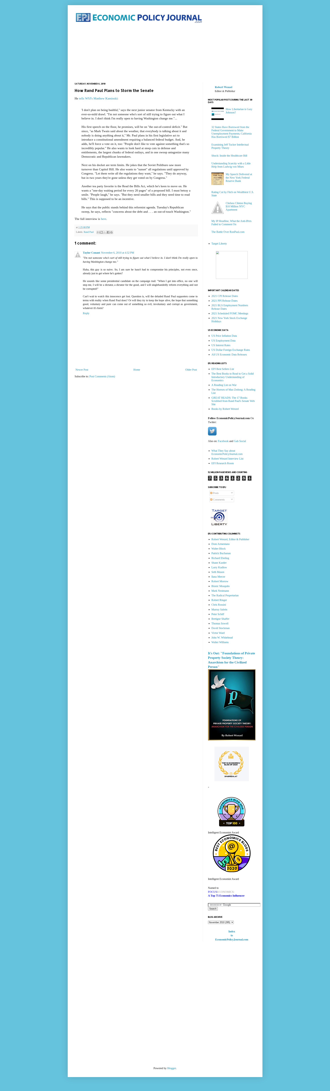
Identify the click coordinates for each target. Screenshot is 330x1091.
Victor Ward (218, 632)
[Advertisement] (165, 53)
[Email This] (98, 232)
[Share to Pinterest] (111, 232)
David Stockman (220, 628)
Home (136, 369)
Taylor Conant (91, 252)
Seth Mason (217, 572)
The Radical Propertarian (225, 595)
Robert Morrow (219, 581)
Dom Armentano (220, 543)
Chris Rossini (218, 604)
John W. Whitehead (222, 637)
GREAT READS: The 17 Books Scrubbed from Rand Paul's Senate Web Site (233, 401)
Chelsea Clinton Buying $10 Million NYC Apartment (239, 206)
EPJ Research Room (222, 463)
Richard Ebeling (220, 558)
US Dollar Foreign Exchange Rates (230, 349)
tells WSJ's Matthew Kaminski (98, 98)
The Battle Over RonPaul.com (227, 231)
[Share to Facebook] (108, 232)
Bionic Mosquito (220, 586)
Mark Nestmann (220, 590)
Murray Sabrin (219, 609)
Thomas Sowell (219, 623)
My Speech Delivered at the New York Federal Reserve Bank (239, 177)
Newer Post (81, 369)
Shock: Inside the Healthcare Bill (229, 155)
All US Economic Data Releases (229, 354)
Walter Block (218, 548)
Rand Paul (89, 232)
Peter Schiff (217, 614)
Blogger (171, 1068)
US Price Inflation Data (224, 335)
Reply (86, 313)
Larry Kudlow (219, 567)
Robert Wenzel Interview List (227, 458)
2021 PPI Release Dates (224, 300)
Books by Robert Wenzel (225, 408)
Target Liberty (219, 243)
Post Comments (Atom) (102, 376)
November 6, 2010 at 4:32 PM (117, 252)
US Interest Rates (220, 345)
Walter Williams (220, 642)
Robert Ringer (219, 600)
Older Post (191, 369)
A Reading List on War (223, 385)
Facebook (223, 441)
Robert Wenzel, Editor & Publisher (230, 539)
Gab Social (240, 441)
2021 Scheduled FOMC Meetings (229, 313)
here (103, 219)
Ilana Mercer (218, 576)
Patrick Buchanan (221, 553)
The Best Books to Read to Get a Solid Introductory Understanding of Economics (232, 377)
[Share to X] (105, 232)
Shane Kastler (219, 562)
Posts (215, 493)
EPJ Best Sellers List (222, 369)
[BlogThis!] (101, 232)
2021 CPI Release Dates (224, 296)
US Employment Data (223, 340)
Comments (218, 499)
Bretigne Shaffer (220, 618)
